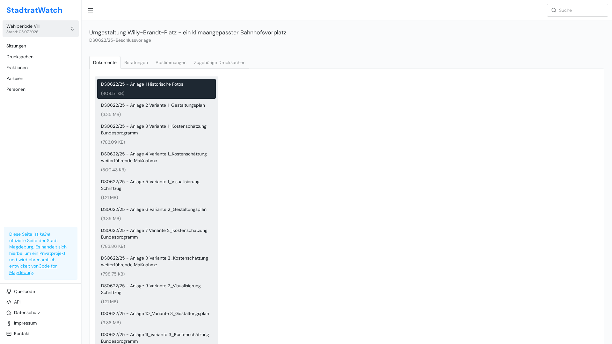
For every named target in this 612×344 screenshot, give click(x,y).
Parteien (14, 78)
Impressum (25, 323)
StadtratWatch (34, 10)
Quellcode (24, 291)
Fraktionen (17, 67)
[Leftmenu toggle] (90, 10)
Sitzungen (16, 46)
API (17, 302)
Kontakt (22, 333)
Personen (16, 89)
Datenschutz (27, 312)
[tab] (104, 62)
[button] (41, 28)
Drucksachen (19, 57)
